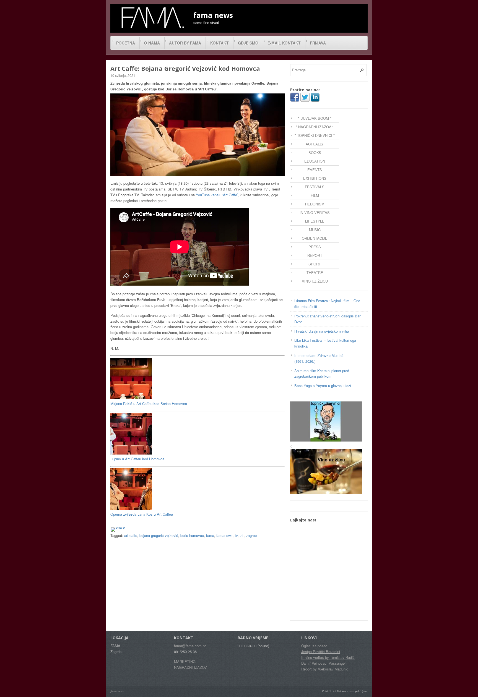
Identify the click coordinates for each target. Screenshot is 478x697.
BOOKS (314, 152)
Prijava (318, 43)
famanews (224, 535)
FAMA (337, 691)
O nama (152, 43)
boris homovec (192, 535)
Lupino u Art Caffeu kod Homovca (137, 458)
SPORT (314, 264)
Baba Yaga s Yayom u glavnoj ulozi (322, 385)
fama (210, 535)
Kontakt (219, 43)
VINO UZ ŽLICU (315, 281)
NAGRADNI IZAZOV (190, 667)
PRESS (314, 246)
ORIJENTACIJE (315, 238)
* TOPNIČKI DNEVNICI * (315, 135)
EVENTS (314, 169)
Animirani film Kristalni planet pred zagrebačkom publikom (321, 373)
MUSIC (315, 229)
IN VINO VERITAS (315, 212)
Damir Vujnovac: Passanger (323, 663)
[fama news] (151, 17)
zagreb (251, 535)
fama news (117, 691)
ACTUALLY (315, 144)
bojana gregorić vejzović (158, 535)
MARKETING (185, 661)
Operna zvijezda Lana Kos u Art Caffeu (141, 514)
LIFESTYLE (314, 221)
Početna (125, 43)
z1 (242, 535)
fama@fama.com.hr (190, 645)
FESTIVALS (314, 186)
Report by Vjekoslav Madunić (324, 669)
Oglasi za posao (314, 645)
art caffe (130, 535)
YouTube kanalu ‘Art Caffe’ (217, 194)
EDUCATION (314, 161)
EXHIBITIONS (314, 178)
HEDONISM (314, 204)
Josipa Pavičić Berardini (320, 651)
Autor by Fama (185, 43)
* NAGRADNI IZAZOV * (315, 126)
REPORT (314, 255)
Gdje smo (248, 43)
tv (236, 535)
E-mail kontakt (284, 43)
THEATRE (314, 272)
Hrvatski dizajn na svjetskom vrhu (321, 331)
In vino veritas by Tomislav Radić (328, 657)
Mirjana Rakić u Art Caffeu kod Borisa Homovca (148, 403)
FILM (315, 195)
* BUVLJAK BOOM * (314, 118)
